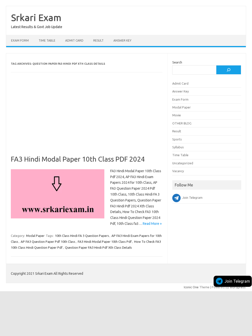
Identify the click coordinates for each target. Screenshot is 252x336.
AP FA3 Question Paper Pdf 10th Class (48, 241)
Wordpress (238, 287)
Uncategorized (182, 163)
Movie (176, 115)
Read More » (152, 224)
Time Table (47, 40)
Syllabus (178, 147)
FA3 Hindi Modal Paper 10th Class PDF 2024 (78, 159)
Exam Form (20, 40)
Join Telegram (237, 281)
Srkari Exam (36, 17)
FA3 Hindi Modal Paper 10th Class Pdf (105, 241)
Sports (177, 139)
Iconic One (191, 287)
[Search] (228, 70)
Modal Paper (35, 235)
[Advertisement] (86, 118)
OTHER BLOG (181, 123)
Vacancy (178, 171)
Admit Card (74, 40)
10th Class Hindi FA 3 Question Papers (82, 235)
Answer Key (122, 40)
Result (98, 40)
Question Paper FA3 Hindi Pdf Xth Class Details (98, 247)
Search (177, 62)
